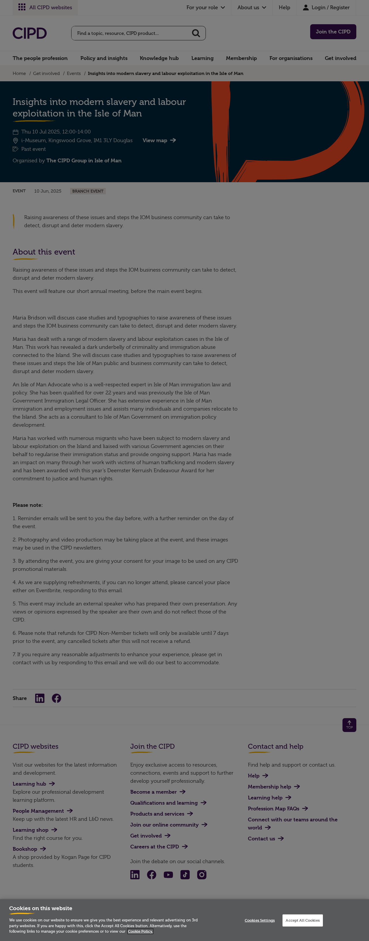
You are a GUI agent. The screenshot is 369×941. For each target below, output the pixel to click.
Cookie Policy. (140, 931)
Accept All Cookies (302, 920)
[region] (184, 920)
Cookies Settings (260, 920)
